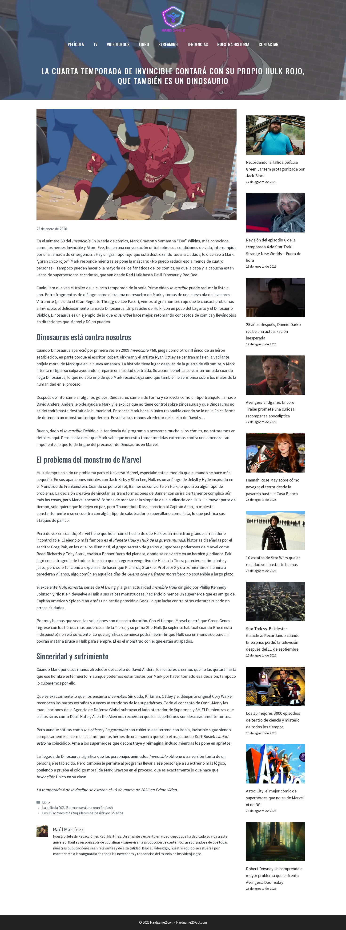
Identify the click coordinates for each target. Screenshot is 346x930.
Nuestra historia (233, 44)
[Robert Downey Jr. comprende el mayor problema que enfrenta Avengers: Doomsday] (275, 858)
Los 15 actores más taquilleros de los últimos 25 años (82, 813)
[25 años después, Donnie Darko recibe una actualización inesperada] (275, 313)
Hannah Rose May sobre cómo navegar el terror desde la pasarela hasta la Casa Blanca (272, 486)
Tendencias (197, 44)
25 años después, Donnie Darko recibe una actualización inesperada (273, 331)
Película (76, 44)
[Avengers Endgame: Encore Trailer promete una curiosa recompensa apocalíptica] (275, 391)
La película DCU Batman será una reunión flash (77, 807)
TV (95, 44)
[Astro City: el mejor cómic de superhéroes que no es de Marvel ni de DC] (275, 780)
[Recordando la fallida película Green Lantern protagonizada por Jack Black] (275, 151)
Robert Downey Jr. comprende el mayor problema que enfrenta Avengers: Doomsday (274, 875)
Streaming (168, 44)
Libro (144, 44)
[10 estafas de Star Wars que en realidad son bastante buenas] (275, 546)
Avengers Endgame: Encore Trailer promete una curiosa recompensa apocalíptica (270, 409)
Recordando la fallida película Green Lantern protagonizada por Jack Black (275, 169)
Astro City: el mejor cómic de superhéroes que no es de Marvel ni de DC (275, 797)
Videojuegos (118, 44)
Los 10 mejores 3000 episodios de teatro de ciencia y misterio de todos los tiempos (273, 720)
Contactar (268, 44)
